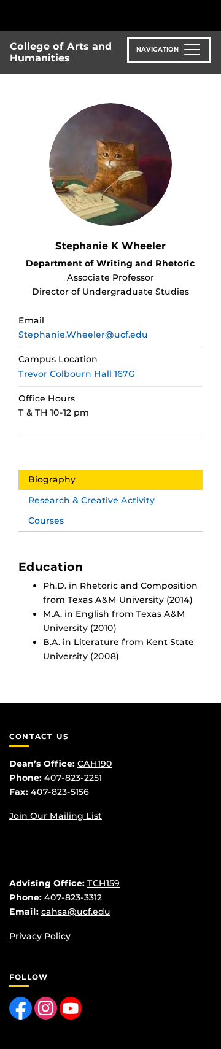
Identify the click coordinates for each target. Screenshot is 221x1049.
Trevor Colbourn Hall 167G (76, 373)
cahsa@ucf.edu (75, 911)
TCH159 (103, 883)
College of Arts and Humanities (61, 52)
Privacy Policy (40, 936)
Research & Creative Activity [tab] (91, 500)
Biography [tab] (52, 479)
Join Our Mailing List (55, 815)
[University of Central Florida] (93, 15)
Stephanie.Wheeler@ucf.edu (83, 334)
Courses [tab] (46, 520)
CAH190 (94, 763)
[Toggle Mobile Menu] (209, 14)
